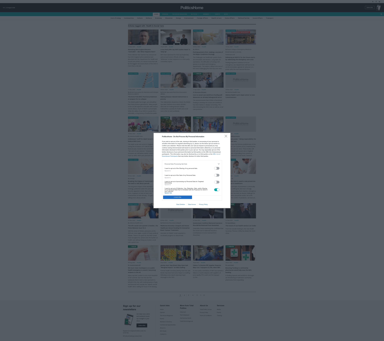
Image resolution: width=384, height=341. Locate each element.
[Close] (226, 137)
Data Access (192, 204)
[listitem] (192, 164)
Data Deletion (180, 204)
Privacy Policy (203, 204)
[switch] (216, 168)
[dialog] (192, 170)
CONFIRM (177, 197)
